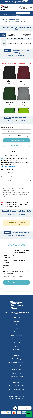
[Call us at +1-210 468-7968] (27, 8)
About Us (16, 318)
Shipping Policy (16, 370)
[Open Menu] (31, 7)
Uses (16, 346)
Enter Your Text (16, 145)
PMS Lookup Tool (16, 335)
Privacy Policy (16, 359)
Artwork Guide (16, 350)
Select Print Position (7, 128)
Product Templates (16, 377)
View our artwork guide (9, 166)
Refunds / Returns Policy (16, 362)
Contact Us (16, 342)
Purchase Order (16, 373)
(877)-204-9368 (18, 386)
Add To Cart (18, 282)
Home (3, 20)
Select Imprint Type (7, 177)
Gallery (16, 321)
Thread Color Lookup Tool (16, 339)
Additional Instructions (9, 185)
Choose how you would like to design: (16, 136)
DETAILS (16, 3)
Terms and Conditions (16, 366)
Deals (16, 328)
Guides (16, 332)
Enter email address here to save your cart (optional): (15, 273)
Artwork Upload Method (9, 152)
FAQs (16, 325)
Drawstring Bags (13, 20)
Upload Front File (7, 169)
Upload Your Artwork (16, 140)
